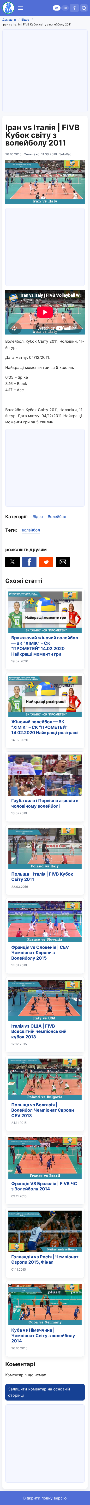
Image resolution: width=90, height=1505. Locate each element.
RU (65, 7)
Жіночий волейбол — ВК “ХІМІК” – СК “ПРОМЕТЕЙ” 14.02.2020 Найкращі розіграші (44, 727)
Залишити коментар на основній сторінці (39, 1392)
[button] (12, 562)
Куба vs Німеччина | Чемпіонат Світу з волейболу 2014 (43, 1335)
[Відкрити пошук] (84, 8)
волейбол (31, 530)
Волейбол (57, 516)
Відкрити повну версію (45, 1498)
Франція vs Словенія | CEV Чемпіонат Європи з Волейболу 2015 (40, 953)
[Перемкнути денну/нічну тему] (74, 8)
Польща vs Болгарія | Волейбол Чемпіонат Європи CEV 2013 (42, 1110)
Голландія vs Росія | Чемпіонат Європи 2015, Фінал (44, 1259)
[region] (45, 246)
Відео (25, 19)
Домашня (9, 19)
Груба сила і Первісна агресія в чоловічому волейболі (44, 803)
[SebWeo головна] (8, 8)
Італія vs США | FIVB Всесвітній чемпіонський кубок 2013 (38, 1031)
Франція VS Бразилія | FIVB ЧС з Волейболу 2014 (44, 1186)
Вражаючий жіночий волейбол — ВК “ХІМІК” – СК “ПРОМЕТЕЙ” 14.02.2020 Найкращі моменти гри (44, 646)
